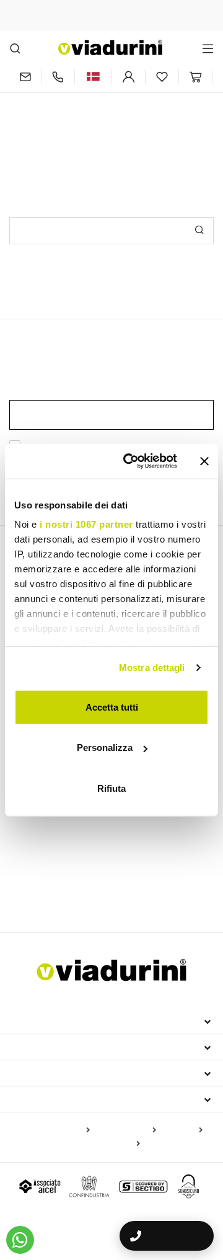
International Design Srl (80, 1020)
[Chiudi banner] (204, 461)
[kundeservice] (58, 76)
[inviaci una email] (25, 76)
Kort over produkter (51, 1130)
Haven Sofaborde (50, 892)
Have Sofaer (182, 874)
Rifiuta (111, 788)
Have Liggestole (41, 874)
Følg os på (38, 1099)
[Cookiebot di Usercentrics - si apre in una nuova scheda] (130, 461)
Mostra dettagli (152, 667)
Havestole (122, 830)
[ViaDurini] (110, 47)
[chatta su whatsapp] (20, 1240)
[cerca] (15, 48)
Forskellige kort (108, 1144)
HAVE (24, 852)
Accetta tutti (111, 706)
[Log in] (128, 76)
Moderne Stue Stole (54, 830)
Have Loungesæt (116, 874)
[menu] (208, 48)
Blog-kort (182, 1130)
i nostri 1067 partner (86, 524)
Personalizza (105, 747)
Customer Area (50, 1073)
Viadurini (35, 1046)
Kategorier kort (125, 1130)
